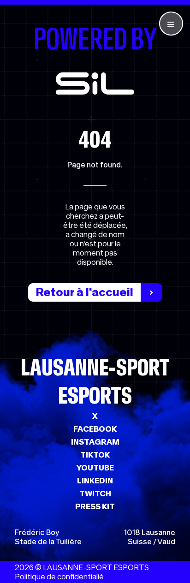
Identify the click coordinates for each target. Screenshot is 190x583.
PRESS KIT (95, 506)
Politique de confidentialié (59, 576)
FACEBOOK (95, 429)
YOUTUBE (95, 467)
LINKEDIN (95, 480)
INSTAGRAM (95, 441)
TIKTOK (95, 454)
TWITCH (95, 493)
